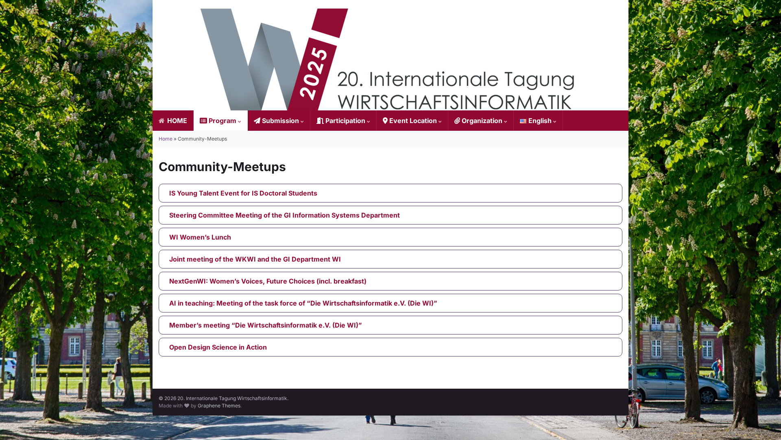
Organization (482, 121)
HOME (176, 121)
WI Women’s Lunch (200, 237)
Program (222, 121)
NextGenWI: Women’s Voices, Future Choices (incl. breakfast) (268, 281)
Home (165, 139)
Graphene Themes (219, 406)
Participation (345, 121)
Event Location (413, 121)
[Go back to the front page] (390, 59)
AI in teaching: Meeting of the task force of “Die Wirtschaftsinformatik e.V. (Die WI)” (303, 303)
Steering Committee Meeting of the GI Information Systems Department (284, 215)
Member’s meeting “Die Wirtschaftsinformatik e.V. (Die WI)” (265, 325)
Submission (280, 121)
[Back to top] (763, 421)
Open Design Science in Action (218, 347)
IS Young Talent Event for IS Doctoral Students (243, 193)
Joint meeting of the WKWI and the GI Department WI (255, 259)
